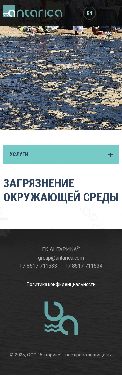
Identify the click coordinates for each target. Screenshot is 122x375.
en (89, 13)
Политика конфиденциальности (61, 284)
